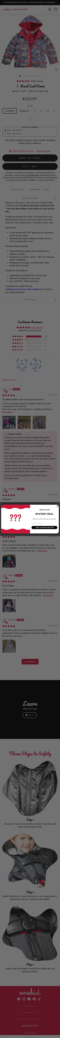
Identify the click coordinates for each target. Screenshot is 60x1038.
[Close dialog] (57, 506)
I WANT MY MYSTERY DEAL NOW (44, 527)
